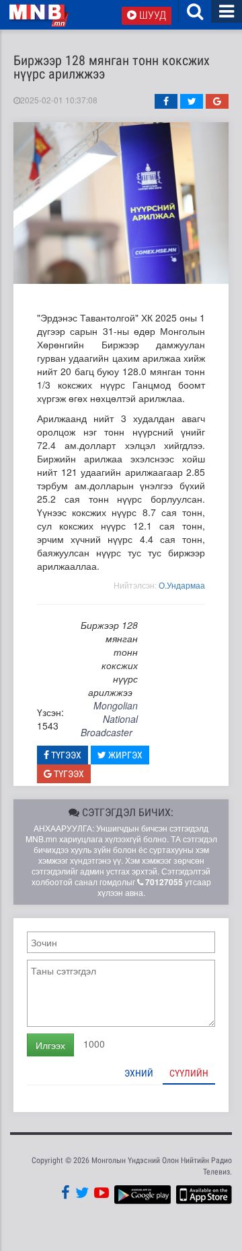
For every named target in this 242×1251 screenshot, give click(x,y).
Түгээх (65, 755)
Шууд (151, 15)
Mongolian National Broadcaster (109, 719)
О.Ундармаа (182, 585)
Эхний (138, 1073)
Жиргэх (124, 755)
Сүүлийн (188, 1073)
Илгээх (50, 1045)
